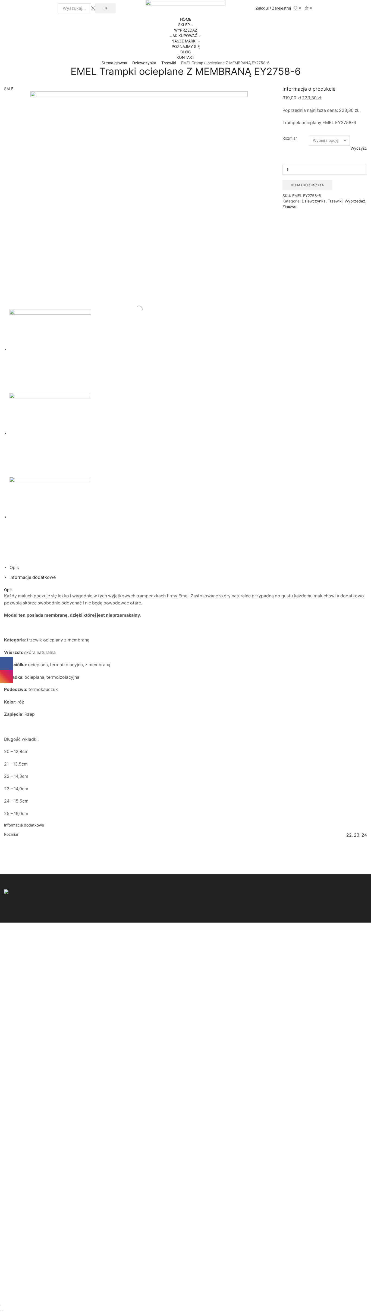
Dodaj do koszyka (307, 185)
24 (364, 835)
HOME (185, 19)
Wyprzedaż (355, 201)
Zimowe (289, 206)
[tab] (14, 567)
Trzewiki (168, 62)
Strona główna (114, 62)
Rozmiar (289, 138)
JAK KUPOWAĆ (183, 35)
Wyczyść (359, 148)
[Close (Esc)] (0, 1305)
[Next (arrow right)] (2, 1310)
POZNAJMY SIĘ (186, 46)
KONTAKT (185, 57)
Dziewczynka (144, 62)
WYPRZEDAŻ (185, 30)
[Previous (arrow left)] (0, 1310)
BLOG (185, 52)
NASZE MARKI (184, 41)
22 (349, 835)
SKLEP (184, 24)
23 (356, 835)
